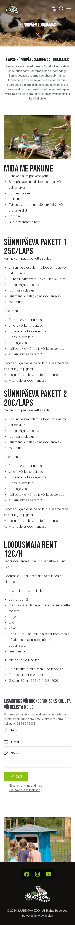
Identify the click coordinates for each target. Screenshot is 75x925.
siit (61, 669)
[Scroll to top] (68, 918)
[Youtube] (48, 874)
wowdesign (45, 915)
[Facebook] (26, 874)
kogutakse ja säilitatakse (24, 790)
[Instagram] (37, 874)
